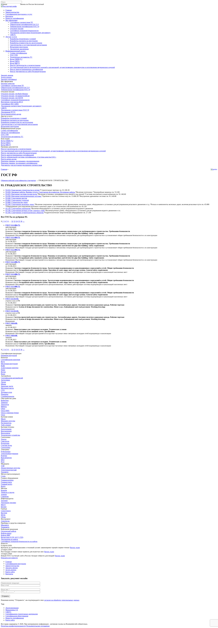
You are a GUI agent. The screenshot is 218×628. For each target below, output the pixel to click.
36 (21, 221)
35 (19, 221)
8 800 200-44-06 (14, 4)
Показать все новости (9, 558)
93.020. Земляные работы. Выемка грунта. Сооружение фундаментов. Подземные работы (40, 192)
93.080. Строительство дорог (16, 202)
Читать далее (75, 548)
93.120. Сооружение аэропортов (18, 208)
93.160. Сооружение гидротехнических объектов (24, 213)
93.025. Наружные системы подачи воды (21, 194)
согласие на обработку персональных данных (61, 600)
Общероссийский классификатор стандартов (18, 180)
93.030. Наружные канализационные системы (23, 196)
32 (12, 221)
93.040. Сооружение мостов (16, 198)
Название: (9, 231)
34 (17, 221)
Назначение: (10, 235)
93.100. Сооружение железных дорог (20, 204)
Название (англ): (11, 233)
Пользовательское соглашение (38, 626)
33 (14, 221)
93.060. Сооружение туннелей (17, 200)
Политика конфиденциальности (13, 626)
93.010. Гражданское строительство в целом (22, 190)
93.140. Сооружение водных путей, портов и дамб (25, 210)
